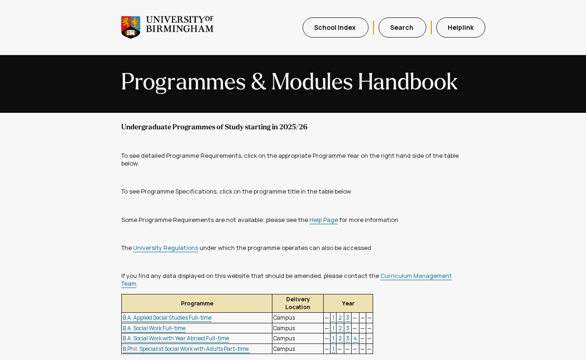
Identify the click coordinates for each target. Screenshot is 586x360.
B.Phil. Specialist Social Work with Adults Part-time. (186, 349)
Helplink (461, 27)
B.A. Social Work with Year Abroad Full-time (176, 338)
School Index (335, 27)
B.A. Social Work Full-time (154, 328)
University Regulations (165, 248)
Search (402, 27)
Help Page (323, 220)
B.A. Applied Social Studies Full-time (167, 317)
